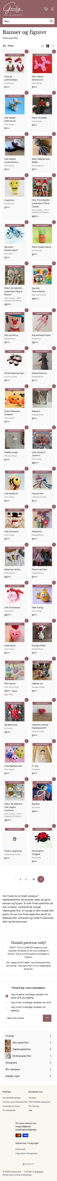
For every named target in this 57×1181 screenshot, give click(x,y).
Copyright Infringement (27, 1153)
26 (34, 879)
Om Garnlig (34, 1106)
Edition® (39, 1172)
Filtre (10, 45)
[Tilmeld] (47, 1018)
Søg (30, 1110)
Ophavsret (20, 1149)
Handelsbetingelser (12, 1098)
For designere (9, 1110)
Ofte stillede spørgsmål (39, 1102)
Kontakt (32, 1098)
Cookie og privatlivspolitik (15, 1102)
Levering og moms (11, 1106)
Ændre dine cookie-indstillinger (17, 1175)
